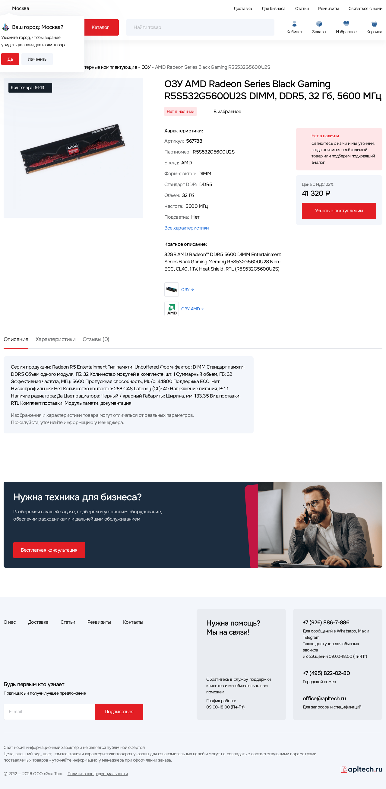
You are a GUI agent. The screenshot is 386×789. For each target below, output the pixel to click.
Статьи (301, 8)
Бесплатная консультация (49, 550)
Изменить (37, 59)
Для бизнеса (274, 8)
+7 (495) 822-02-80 (326, 673)
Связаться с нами (365, 8)
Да (10, 59)
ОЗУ (145, 67)
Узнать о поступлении (339, 211)
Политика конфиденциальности (98, 773)
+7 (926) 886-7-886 (326, 622)
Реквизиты (328, 8)
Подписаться (119, 711)
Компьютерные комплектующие (102, 67)
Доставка (243, 8)
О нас (10, 622)
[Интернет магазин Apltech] (361, 769)
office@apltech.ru (324, 698)
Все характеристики (186, 228)
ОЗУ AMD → (192, 309)
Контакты (133, 622)
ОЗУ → (187, 289)
